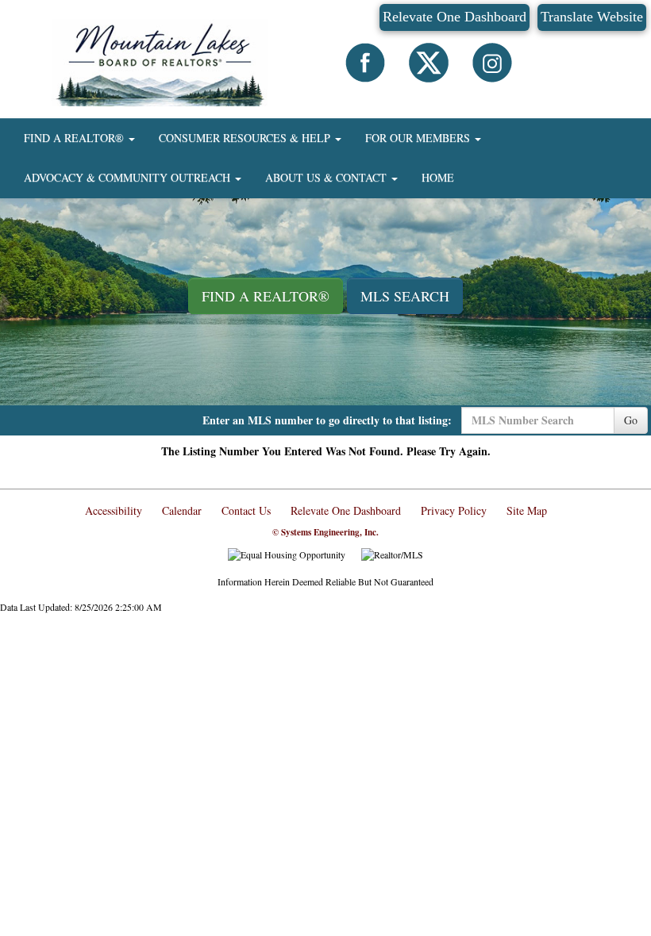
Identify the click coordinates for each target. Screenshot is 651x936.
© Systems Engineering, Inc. (325, 532)
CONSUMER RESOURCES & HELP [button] (246, 137)
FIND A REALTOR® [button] (75, 137)
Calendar (182, 510)
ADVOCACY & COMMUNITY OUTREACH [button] (128, 177)
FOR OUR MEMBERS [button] (419, 137)
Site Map (527, 510)
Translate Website (592, 17)
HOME (438, 177)
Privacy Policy (454, 510)
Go (631, 420)
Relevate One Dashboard (454, 17)
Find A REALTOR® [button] (265, 295)
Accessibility (113, 510)
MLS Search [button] (404, 295)
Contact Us (246, 510)
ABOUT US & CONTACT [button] (327, 177)
